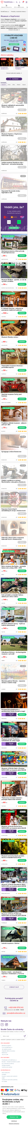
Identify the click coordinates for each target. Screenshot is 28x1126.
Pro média (4, 1081)
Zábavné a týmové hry (6, 7)
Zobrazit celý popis (13, 29)
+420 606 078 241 (16, 1007)
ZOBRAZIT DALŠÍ (14, 987)
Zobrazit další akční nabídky (13, 73)
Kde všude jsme (6, 1072)
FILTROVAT (15, 79)
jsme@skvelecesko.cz (16, 1013)
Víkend (18, 84)
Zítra (13, 84)
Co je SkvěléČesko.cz (7, 1047)
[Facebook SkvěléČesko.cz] (2, 1024)
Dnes (9, 84)
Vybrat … (24, 84)
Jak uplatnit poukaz (6, 1049)
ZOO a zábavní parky (19, 7)
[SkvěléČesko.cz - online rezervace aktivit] (7, 2)
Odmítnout (14, 1121)
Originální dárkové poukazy (8, 1050)
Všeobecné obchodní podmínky (10, 1079)
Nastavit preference (14, 1123)
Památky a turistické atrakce (18, 11)
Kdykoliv (3, 84)
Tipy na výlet (5, 1054)
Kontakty (4, 1074)
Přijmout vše (14, 1117)
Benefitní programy (6, 1045)
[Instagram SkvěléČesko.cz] (6, 1024)
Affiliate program (6, 1065)
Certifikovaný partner (7, 1067)
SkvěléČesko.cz (5, 11)
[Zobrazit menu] (26, 2)
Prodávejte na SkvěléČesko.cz (9, 1060)
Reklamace (4, 1052)
